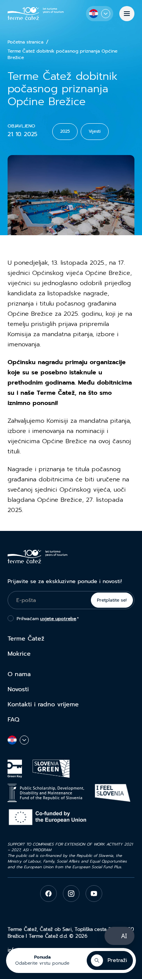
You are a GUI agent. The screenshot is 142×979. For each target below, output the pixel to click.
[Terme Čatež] (36, 13)
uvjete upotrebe (58, 618)
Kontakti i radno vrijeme (43, 704)
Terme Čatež (26, 638)
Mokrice (19, 653)
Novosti (18, 689)
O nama (19, 674)
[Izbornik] (126, 13)
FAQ (13, 719)
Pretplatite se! (112, 600)
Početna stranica (26, 42)
